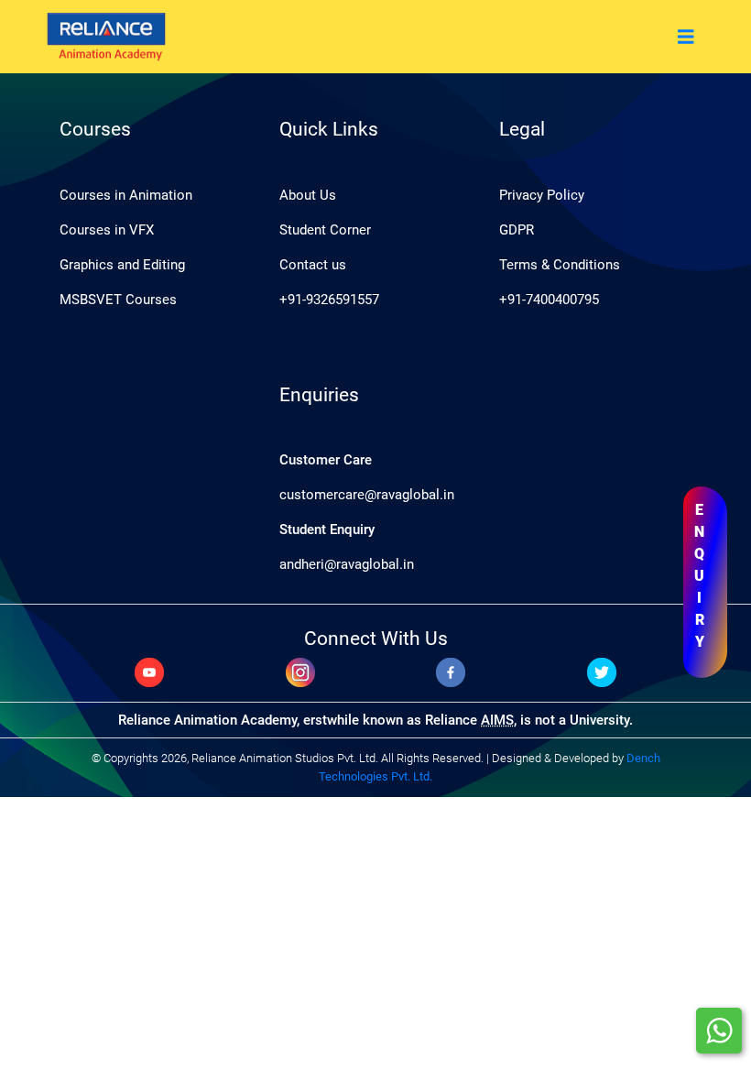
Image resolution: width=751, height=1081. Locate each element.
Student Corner (325, 230)
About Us (307, 195)
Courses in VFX (107, 230)
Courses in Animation (126, 195)
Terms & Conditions (559, 265)
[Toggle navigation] (686, 37)
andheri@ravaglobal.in (346, 564)
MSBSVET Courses (118, 299)
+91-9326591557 (329, 299)
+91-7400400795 (549, 299)
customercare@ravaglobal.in (366, 494)
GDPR (516, 230)
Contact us (312, 265)
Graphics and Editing (122, 265)
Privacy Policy (541, 195)
